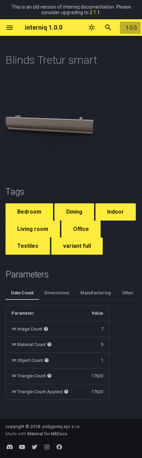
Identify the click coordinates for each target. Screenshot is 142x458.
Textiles (27, 246)
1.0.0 (131, 27)
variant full (77, 246)
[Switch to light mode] (92, 27)
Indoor (115, 211)
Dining (74, 211)
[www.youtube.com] (22, 446)
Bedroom (29, 211)
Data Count (22, 292)
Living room (32, 229)
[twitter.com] (34, 446)
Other (128, 292)
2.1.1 (95, 12)
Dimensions (56, 292)
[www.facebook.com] (59, 446)
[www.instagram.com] (46, 446)
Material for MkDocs (47, 433)
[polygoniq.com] (9, 446)
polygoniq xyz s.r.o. (61, 426)
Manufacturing (95, 292)
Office (81, 229)
